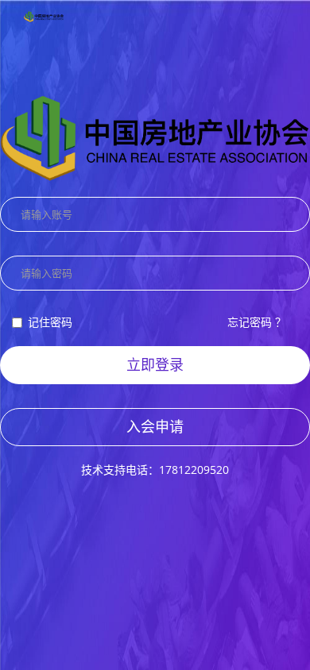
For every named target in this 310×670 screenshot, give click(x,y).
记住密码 (50, 321)
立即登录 (155, 364)
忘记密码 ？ (256, 321)
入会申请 (155, 426)
